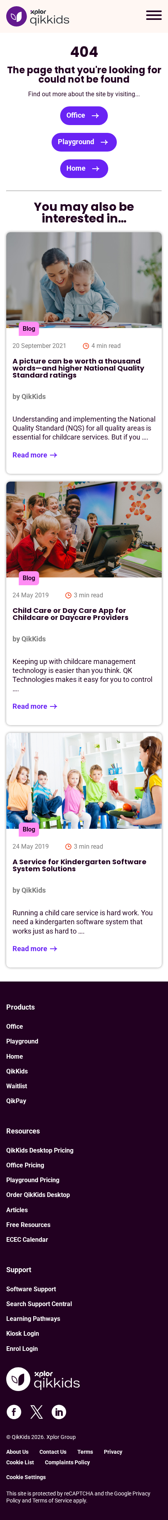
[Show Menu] (154, 16)
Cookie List (20, 1462)
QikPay (16, 1101)
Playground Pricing (32, 1180)
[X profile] (37, 1412)
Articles (17, 1210)
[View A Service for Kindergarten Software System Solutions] (84, 850)
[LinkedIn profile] (59, 1412)
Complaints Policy (67, 1462)
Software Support (31, 1289)
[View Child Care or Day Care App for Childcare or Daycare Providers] (84, 603)
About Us (17, 1452)
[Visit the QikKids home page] (43, 1380)
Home (76, 168)
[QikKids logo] (37, 16)
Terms (85, 1452)
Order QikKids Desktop (38, 1195)
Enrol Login (22, 1348)
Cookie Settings (26, 1477)
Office (75, 115)
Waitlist (16, 1086)
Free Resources (28, 1225)
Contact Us (52, 1452)
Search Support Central (39, 1304)
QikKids (17, 1071)
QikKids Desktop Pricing (39, 1150)
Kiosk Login (22, 1333)
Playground (76, 142)
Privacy (113, 1452)
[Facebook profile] (14, 1412)
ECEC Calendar (27, 1239)
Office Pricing (25, 1165)
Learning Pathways (33, 1318)
